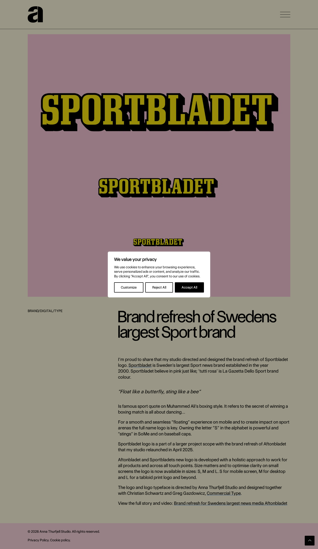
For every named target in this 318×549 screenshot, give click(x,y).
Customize (129, 287)
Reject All (159, 287)
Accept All (189, 287)
